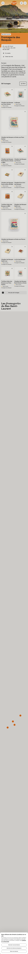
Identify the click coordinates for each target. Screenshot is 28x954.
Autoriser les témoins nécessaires (14, 948)
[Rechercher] (25, 3)
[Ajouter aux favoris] (12, 90)
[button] (7, 727)
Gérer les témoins (14, 951)
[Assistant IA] (21, 3)
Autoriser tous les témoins (14, 944)
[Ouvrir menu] (3, 3)
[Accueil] (14, 3)
